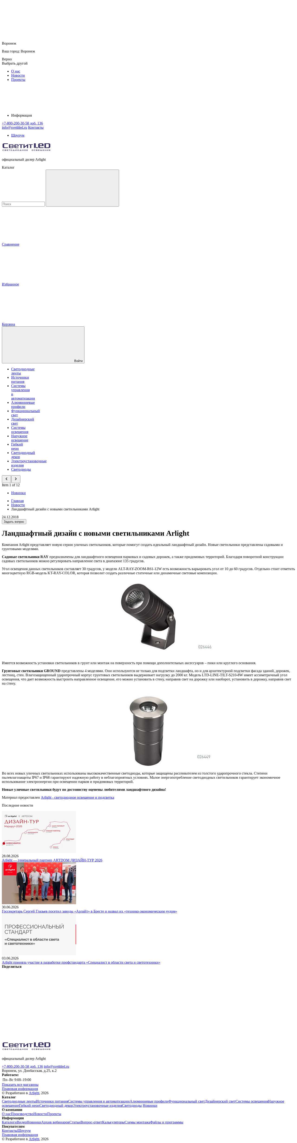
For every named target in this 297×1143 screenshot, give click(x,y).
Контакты (36, 127)
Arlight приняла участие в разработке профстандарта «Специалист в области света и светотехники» (81, 962)
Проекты (18, 80)
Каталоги (9, 1122)
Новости (18, 75)
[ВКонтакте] (36, 1002)
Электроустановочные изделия (97, 1105)
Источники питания (20, 379)
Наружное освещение (19, 438)
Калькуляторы (113, 1122)
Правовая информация (20, 1089)
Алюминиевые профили (23, 405)
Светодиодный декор (56, 1105)
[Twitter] (107, 1002)
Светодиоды (21, 469)
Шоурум (17, 135)
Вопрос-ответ (91, 1122)
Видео (22, 1122)
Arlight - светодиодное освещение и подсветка (77, 797)
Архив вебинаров (55, 1122)
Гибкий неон (17, 446)
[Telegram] (36, 1038)
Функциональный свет (186, 1101)
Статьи (75, 1122)
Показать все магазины (20, 1085)
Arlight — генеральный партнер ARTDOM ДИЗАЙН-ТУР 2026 (52, 860)
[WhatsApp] (248, 1002)
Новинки (18, 493)
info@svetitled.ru (56, 1066)
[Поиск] (82, 188)
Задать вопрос (14, 521)
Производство (22, 1114)
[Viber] (178, 1002)
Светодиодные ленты (19, 1101)
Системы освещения (19, 430)
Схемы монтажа (137, 1122)
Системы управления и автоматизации (99, 1101)
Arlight (34, 1093)
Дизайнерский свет (220, 1101)
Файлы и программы (166, 1122)
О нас (15, 71)
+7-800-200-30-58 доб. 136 (22, 1066)
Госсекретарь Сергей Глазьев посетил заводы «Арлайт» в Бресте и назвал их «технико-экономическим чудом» (89, 911)
